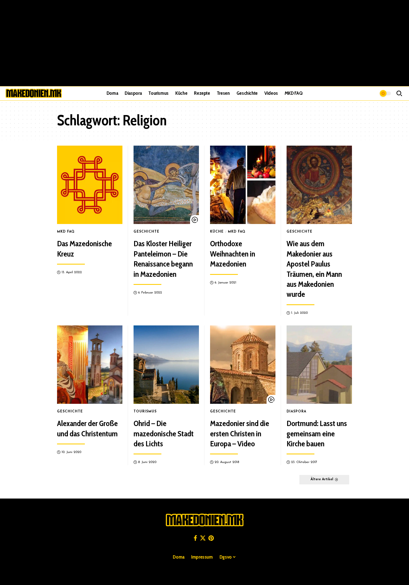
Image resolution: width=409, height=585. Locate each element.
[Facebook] (195, 538)
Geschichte (146, 231)
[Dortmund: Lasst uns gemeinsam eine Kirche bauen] (319, 364)
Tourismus (145, 411)
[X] (203, 538)
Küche (217, 231)
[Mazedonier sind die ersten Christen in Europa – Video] (242, 364)
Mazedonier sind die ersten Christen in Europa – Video (239, 433)
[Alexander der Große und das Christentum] (89, 364)
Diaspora (296, 411)
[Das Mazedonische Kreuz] (89, 185)
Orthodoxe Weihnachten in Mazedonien (232, 253)
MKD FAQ (66, 231)
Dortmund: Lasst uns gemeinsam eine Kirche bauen (317, 433)
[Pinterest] (211, 538)
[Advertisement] (204, 43)
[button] (399, 93)
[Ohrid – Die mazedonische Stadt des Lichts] (166, 364)
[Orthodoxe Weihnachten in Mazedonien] (242, 185)
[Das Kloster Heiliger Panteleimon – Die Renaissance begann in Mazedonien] (166, 185)
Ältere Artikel (322, 479)
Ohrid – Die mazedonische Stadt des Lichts (164, 433)
